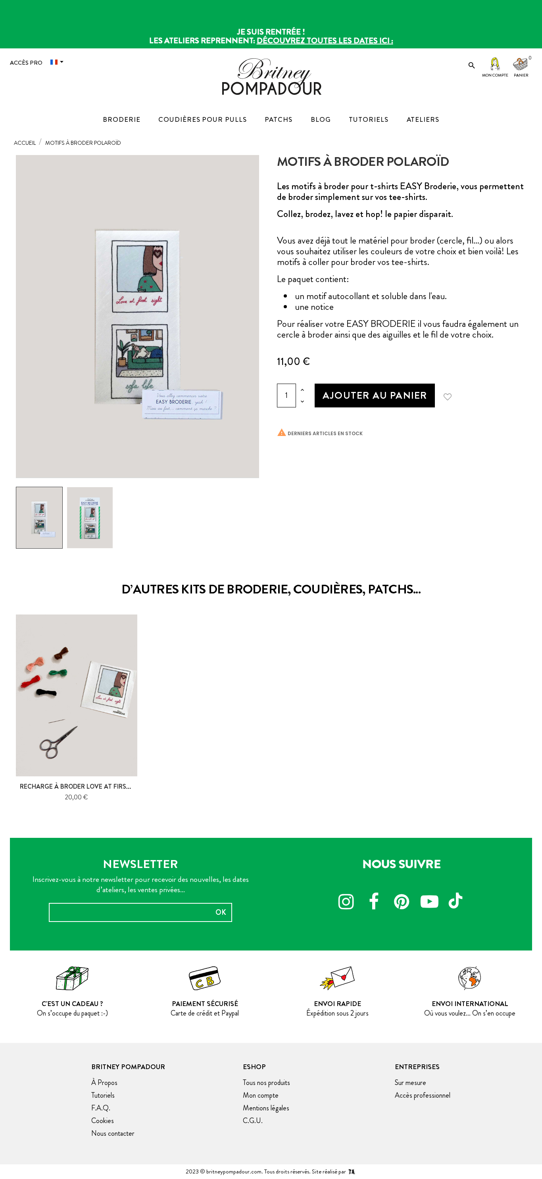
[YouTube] (429, 903)
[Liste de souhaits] (450, 395)
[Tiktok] (457, 897)
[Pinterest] (401, 903)
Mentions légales (266, 1108)
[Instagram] (346, 903)
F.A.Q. (100, 1108)
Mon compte (495, 75)
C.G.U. (253, 1121)
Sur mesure (410, 1082)
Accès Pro (26, 62)
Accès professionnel (422, 1095)
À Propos (104, 1082)
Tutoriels (103, 1095)
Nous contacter (113, 1133)
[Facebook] (374, 903)
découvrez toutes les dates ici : (325, 40)
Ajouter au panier (375, 395)
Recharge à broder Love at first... (77, 786)
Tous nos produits (266, 1082)
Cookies (102, 1121)
